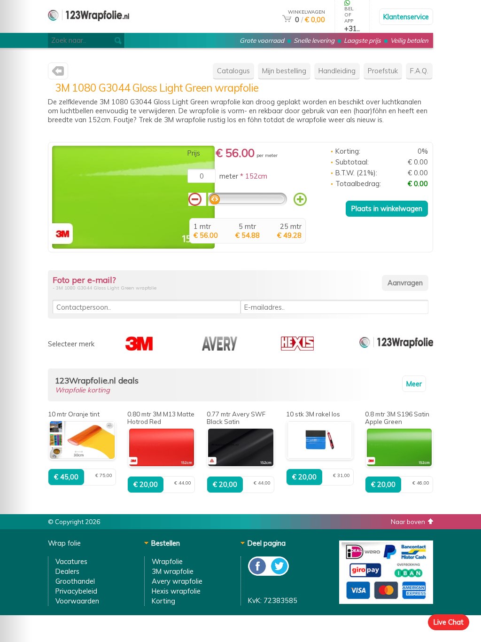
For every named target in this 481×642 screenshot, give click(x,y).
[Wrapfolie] (396, 348)
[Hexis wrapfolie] (297, 348)
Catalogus (233, 70)
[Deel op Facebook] (258, 573)
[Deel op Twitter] (278, 573)
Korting (163, 600)
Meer (414, 383)
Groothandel (75, 581)
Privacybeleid (76, 591)
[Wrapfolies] (88, 28)
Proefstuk (383, 70)
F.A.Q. (419, 70)
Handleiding (337, 70)
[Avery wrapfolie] (219, 348)
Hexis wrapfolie (176, 591)
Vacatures (71, 561)
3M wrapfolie (173, 571)
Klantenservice (406, 16)
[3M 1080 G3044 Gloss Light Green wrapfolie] (133, 246)
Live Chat (449, 622)
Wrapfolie (167, 561)
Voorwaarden (77, 600)
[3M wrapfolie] (58, 73)
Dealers (67, 571)
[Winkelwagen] (286, 19)
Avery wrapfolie (177, 581)
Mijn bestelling (284, 70)
